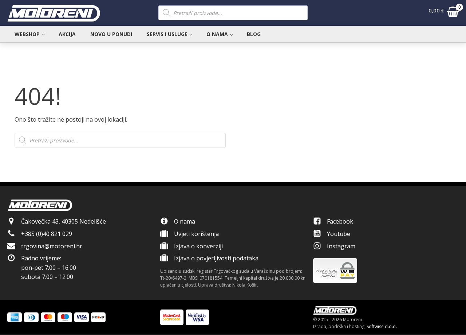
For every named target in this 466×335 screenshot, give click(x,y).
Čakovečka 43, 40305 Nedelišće (63, 221)
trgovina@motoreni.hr (51, 246)
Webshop (27, 34)
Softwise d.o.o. (382, 326)
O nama (217, 34)
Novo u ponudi (111, 34)
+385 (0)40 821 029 (46, 234)
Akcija (67, 34)
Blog (254, 34)
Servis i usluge (167, 34)
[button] (444, 13)
